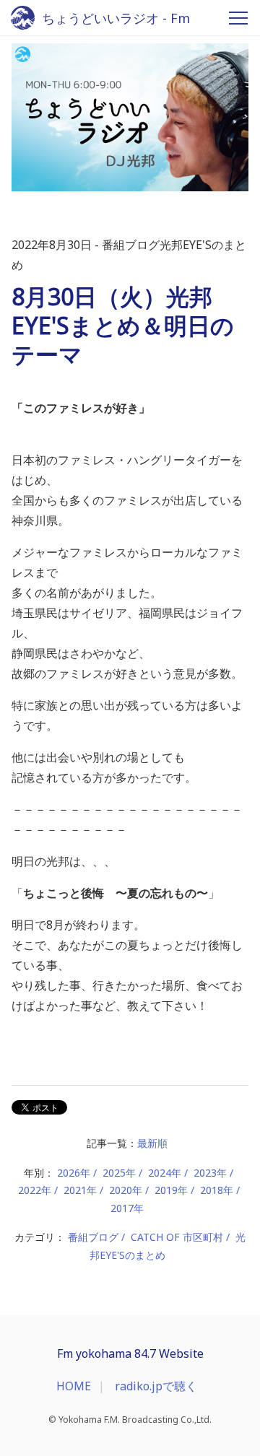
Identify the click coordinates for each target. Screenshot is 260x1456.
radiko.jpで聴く (156, 1386)
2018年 (216, 1190)
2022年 (34, 1190)
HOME (73, 1386)
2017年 (127, 1208)
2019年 (171, 1190)
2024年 (164, 1173)
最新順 (152, 1143)
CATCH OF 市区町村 (177, 1237)
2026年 (73, 1173)
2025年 (119, 1173)
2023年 (210, 1173)
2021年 (80, 1190)
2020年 (125, 1190)
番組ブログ (93, 1237)
